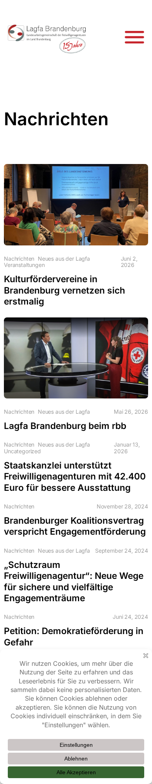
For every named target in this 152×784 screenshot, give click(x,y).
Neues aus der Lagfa (64, 259)
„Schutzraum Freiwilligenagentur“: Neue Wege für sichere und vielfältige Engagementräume (73, 581)
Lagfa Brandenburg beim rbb (65, 425)
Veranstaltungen (24, 265)
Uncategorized (22, 451)
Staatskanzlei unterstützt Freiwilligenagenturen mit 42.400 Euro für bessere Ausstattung (75, 476)
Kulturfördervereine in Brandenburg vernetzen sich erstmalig (64, 290)
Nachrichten (19, 259)
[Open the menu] (134, 37)
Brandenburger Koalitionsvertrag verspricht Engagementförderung (75, 526)
